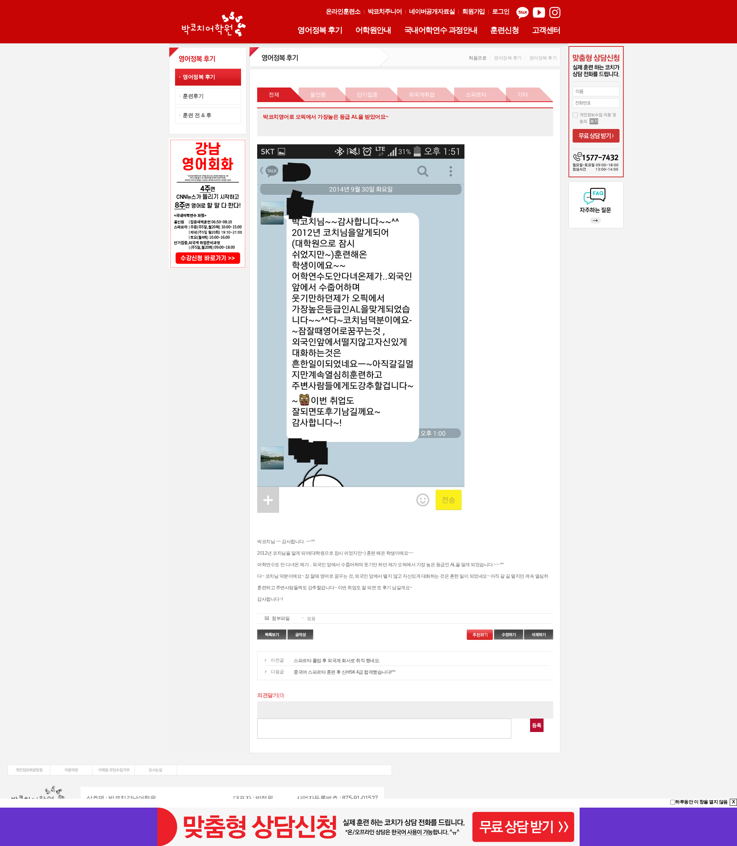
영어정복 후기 (319, 30)
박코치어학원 (215, 25)
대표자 (242, 798)
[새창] (29, 767)
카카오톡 (522, 13)
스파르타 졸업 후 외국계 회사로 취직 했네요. (337, 660)
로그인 (500, 11)
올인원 (318, 94)
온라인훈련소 (343, 11)
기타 (522, 94)
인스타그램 (554, 13)
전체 (274, 94)
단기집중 (367, 94)
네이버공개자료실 (432, 11)
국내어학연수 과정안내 (441, 30)
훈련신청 (504, 30)
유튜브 (539, 13)
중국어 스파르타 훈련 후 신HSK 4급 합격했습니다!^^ (345, 672)
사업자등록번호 (317, 798)
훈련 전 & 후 (197, 115)
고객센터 (546, 30)
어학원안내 (373, 30)
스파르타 (476, 94)
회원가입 (473, 11)
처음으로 (477, 58)
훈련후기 (193, 96)
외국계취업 (422, 94)
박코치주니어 (385, 11)
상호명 (95, 798)
